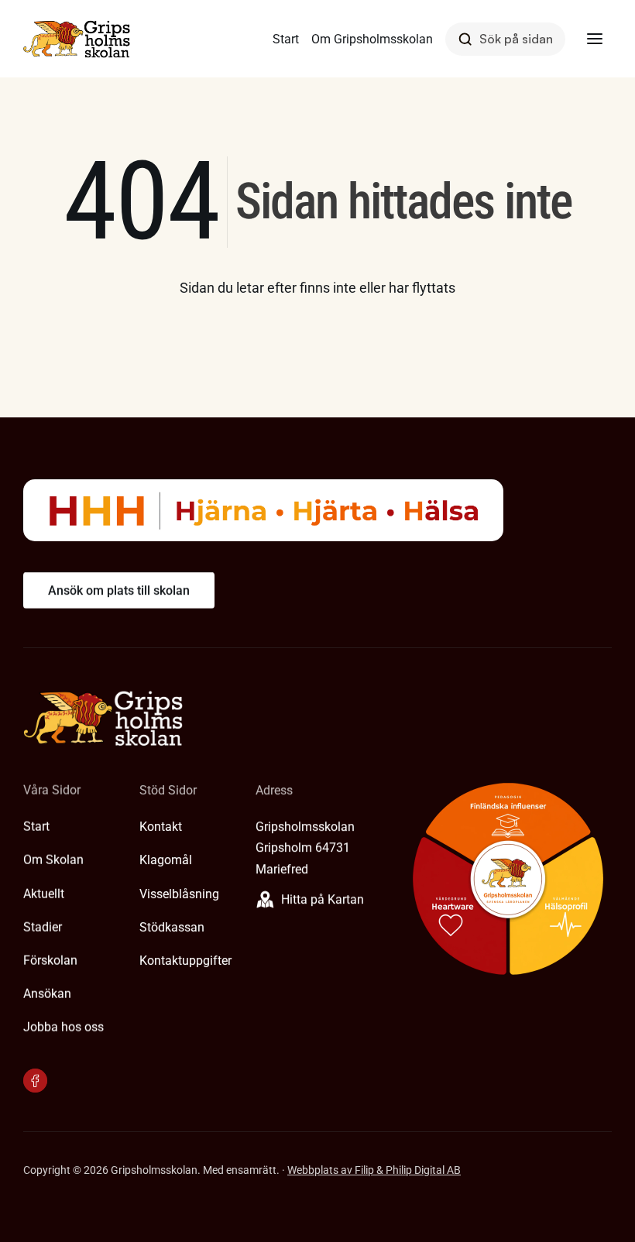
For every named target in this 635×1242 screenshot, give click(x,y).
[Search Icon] (505, 39)
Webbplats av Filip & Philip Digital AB (374, 1170)
